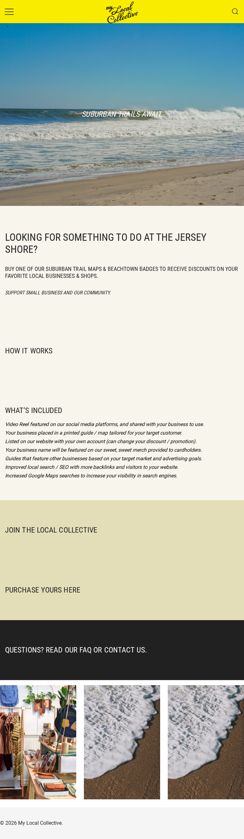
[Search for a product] (235, 11)
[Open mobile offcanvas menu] (9, 11)
